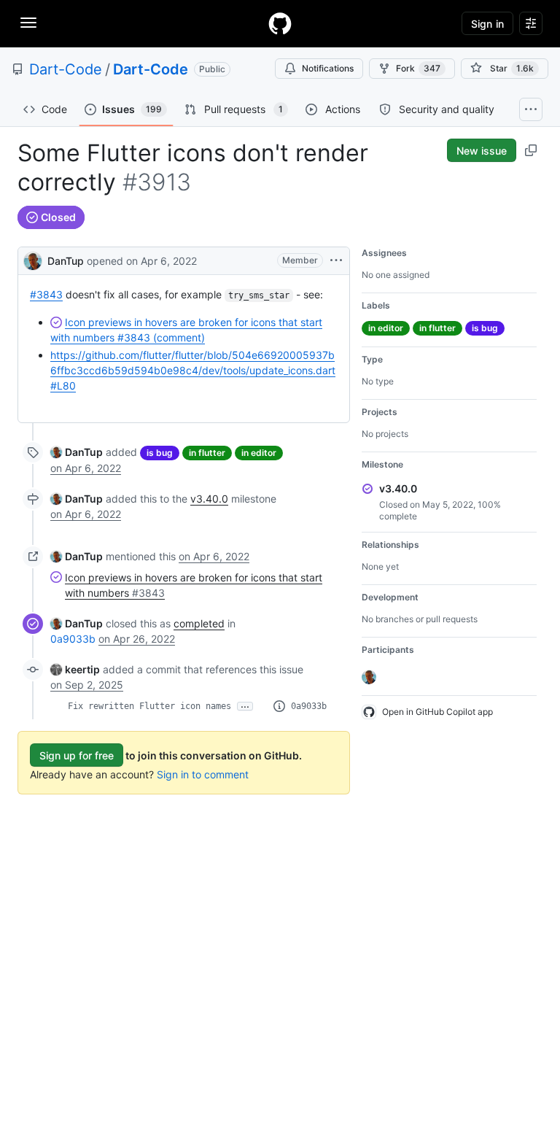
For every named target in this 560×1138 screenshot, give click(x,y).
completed (199, 623)
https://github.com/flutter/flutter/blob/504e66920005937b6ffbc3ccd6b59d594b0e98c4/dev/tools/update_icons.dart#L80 (192, 370)
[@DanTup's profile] (33, 259)
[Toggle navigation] (28, 23)
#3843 (46, 294)
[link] (76, 452)
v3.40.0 (209, 498)
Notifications (328, 68)
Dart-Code (65, 69)
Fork (418, 68)
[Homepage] (280, 23)
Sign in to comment (203, 774)
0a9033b (73, 638)
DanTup (65, 261)
